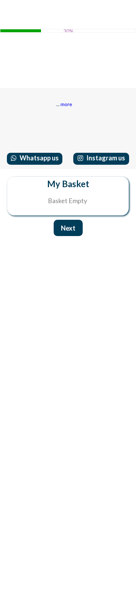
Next (68, 228)
